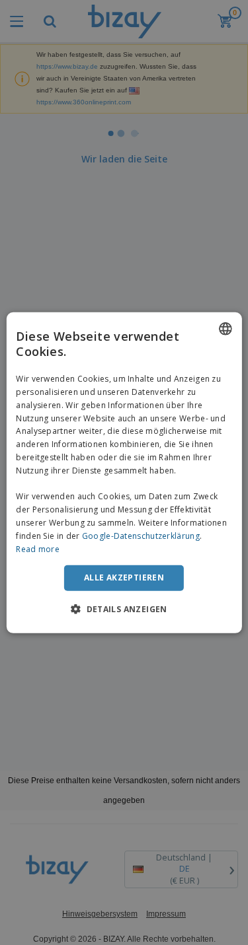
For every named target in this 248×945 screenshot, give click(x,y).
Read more (38, 548)
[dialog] (123, 472)
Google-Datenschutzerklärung (141, 536)
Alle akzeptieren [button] (124, 577)
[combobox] (225, 328)
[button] (124, 609)
